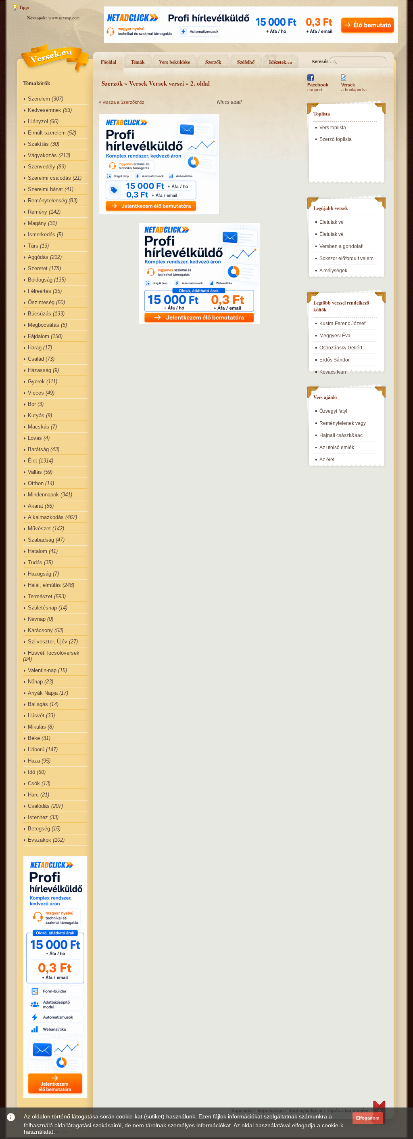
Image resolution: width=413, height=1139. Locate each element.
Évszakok (39, 840)
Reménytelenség (47, 201)
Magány (37, 223)
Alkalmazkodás (46, 517)
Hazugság (39, 574)
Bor (32, 404)
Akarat (35, 506)
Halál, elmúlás (44, 585)
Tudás (35, 562)
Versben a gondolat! (341, 246)
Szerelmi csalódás (49, 178)
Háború (36, 749)
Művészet (39, 528)
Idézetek (280, 62)
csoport (317, 87)
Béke (34, 738)
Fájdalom (38, 336)
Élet (32, 461)
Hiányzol (38, 121)
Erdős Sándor (334, 360)
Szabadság (41, 540)
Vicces (36, 393)
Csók (34, 783)
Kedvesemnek (44, 110)
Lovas (35, 438)
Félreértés (39, 291)
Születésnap (42, 608)
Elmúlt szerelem (47, 133)
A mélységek (333, 270)
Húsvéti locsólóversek (53, 653)
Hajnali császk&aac (341, 435)
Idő (31, 772)
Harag (35, 348)
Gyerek (36, 381)
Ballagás (38, 704)
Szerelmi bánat (45, 189)
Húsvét (36, 715)
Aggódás (38, 257)
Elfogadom (368, 1118)
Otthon (36, 483)
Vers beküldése (174, 62)
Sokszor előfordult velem (346, 258)
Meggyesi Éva (334, 335)
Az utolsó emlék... (338, 447)
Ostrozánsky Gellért (340, 348)
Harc (33, 795)
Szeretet (38, 268)
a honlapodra (354, 87)
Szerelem (39, 99)
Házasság (39, 370)
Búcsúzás (39, 314)
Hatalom (37, 551)
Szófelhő (245, 62)
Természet (40, 596)
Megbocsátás (43, 325)
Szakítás (38, 144)
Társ (33, 246)
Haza (34, 761)
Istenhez (38, 817)
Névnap (37, 619)
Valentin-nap (42, 670)
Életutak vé (331, 222)
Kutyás (36, 415)
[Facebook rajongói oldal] (310, 80)
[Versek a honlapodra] (343, 80)
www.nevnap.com (63, 18)
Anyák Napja (43, 693)
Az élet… (329, 459)
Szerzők (213, 62)
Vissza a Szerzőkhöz (123, 102)
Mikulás (37, 727)
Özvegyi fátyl (333, 411)
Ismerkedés (41, 234)
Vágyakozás (42, 155)
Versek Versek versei (156, 83)
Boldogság (40, 280)
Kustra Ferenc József (342, 323)
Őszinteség (41, 302)
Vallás (35, 472)
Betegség (39, 829)
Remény (37, 212)
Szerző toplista (335, 139)
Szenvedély (41, 167)
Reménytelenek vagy (342, 423)
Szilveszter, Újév (47, 642)
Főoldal (108, 62)
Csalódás (39, 806)
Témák (138, 62)
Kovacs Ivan (332, 372)
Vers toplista (332, 127)
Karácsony (40, 630)
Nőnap (35, 682)
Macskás (38, 427)
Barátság (38, 449)
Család (36, 359)
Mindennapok (43, 495)
